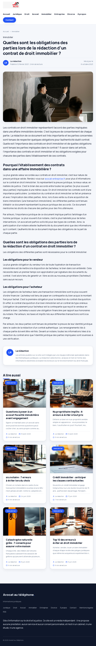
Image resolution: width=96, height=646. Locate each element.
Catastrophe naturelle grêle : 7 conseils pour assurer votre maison (19, 543)
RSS (4, 612)
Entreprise (59, 14)
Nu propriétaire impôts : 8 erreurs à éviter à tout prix (68, 413)
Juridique (17, 14)
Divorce (71, 14)
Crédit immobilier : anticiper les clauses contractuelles (69, 479)
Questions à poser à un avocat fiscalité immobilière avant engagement (22, 415)
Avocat (35, 14)
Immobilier (47, 14)
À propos (82, 14)
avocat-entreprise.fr (55, 178)
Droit (26, 14)
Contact (10, 20)
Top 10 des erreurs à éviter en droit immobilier (67, 541)
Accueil (6, 14)
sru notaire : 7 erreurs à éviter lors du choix (18, 479)
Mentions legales (86, 608)
